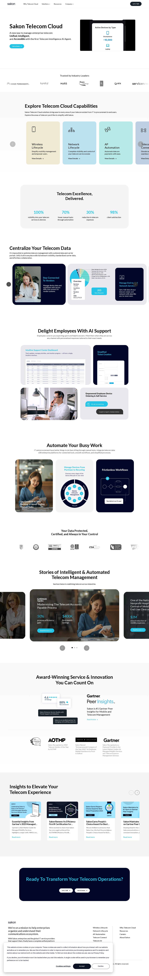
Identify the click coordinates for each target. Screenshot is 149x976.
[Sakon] (11, 4)
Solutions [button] (45, 4)
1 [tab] (72, 647)
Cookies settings (63, 966)
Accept (82, 966)
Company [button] (68, 4)
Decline (100, 966)
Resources (58, 4)
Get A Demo (81, 890)
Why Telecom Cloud (30, 4)
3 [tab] (76, 647)
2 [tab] (74, 647)
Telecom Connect (100, 937)
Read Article (91, 719)
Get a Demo (16, 46)
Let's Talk (136, 4)
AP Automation (99, 934)
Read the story (45, 630)
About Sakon (125, 937)
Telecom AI (97, 941)
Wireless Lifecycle (100, 927)
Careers (123, 934)
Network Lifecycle (100, 931)
